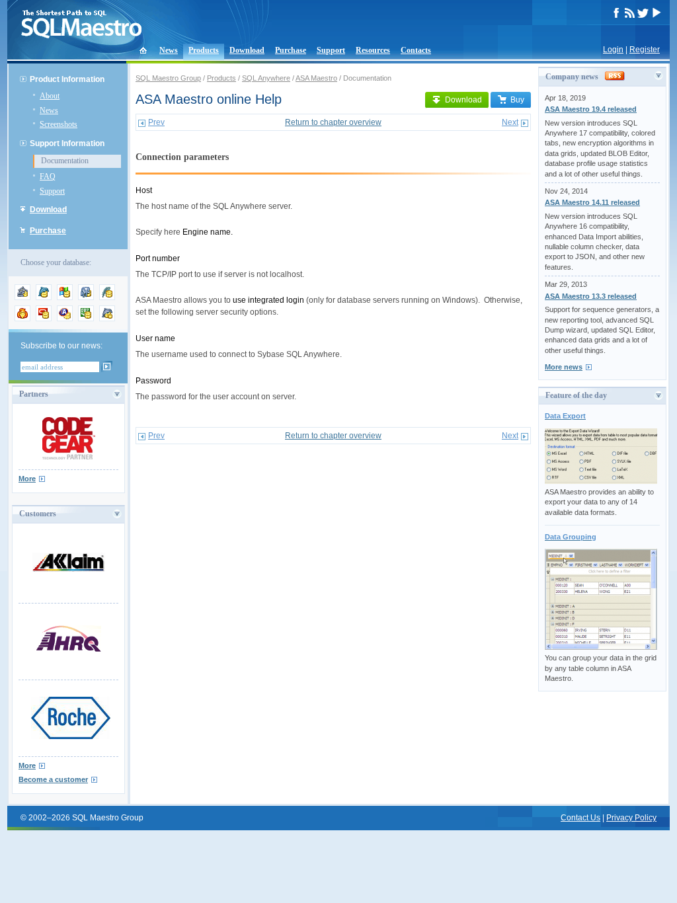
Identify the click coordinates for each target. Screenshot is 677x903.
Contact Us (580, 817)
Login (613, 49)
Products (203, 50)
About (50, 95)
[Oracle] (44, 318)
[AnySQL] (22, 297)
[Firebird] (22, 318)
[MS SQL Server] (65, 297)
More (27, 479)
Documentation (65, 160)
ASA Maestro (316, 78)
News (168, 50)
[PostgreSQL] (86, 297)
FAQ (48, 176)
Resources (373, 50)
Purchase (290, 50)
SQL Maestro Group (168, 78)
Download (246, 50)
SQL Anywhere (266, 78)
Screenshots (58, 124)
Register (644, 49)
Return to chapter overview (333, 122)
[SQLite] (107, 297)
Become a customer (53, 779)
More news (563, 367)
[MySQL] (44, 297)
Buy (517, 99)
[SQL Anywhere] (65, 318)
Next (510, 122)
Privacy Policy (631, 817)
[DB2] (86, 318)
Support (331, 50)
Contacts (416, 50)
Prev (156, 122)
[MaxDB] (107, 318)
